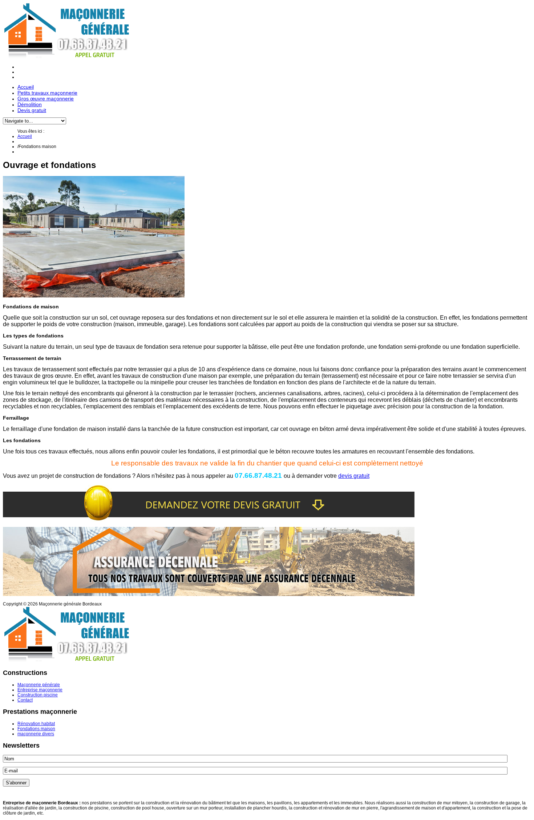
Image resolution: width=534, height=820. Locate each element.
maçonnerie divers (35, 733)
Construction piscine (37, 694)
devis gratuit (353, 476)
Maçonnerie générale (38, 684)
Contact (25, 700)
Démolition (29, 104)
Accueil (25, 87)
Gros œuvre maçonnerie (45, 98)
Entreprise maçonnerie (39, 689)
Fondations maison (36, 728)
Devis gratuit (31, 110)
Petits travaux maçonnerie (47, 93)
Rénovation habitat (36, 723)
